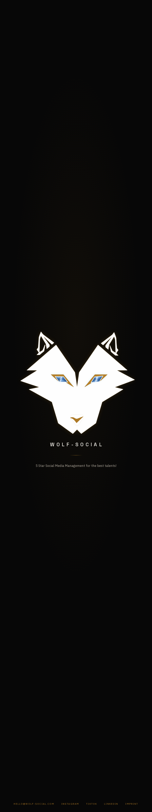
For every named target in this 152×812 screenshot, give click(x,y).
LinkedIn (111, 803)
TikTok (91, 803)
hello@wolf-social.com (34, 803)
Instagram (70, 803)
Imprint (131, 803)
